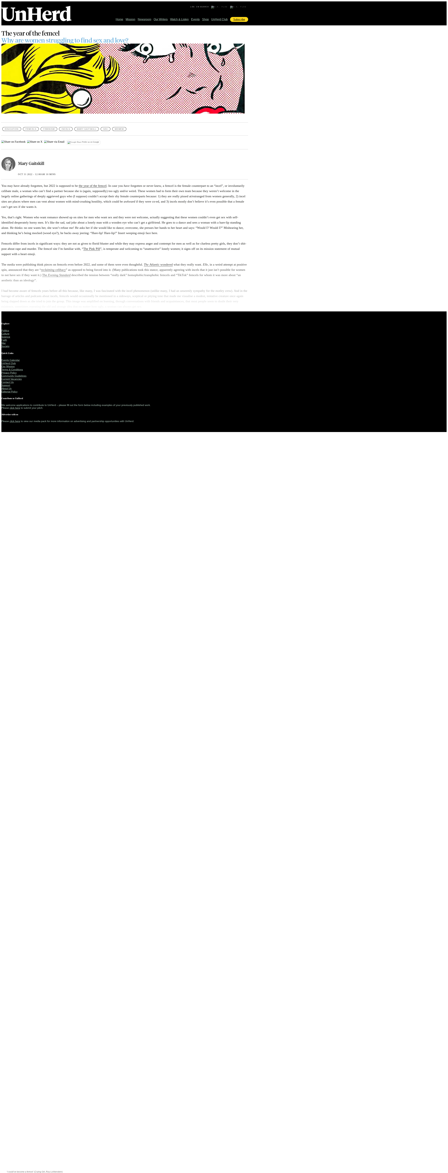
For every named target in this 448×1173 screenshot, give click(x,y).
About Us (6, 388)
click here (15, 407)
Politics (5, 330)
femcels (31, 129)
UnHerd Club (219, 19)
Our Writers (161, 19)
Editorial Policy (9, 391)
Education (12, 129)
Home (119, 19)
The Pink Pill (91, 248)
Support (5, 385)
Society (5, 346)
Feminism (49, 129)
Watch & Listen (179, 19)
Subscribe (239, 19)
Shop (205, 19)
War (3, 343)
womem (119, 129)
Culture (5, 333)
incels (66, 129)
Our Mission (8, 366)
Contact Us (7, 382)
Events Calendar (10, 360)
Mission (130, 19)
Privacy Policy (9, 372)
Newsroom (144, 19)
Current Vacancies (11, 379)
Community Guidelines (13, 375)
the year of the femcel (93, 185)
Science (5, 336)
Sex (105, 129)
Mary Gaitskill (86, 129)
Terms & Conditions (12, 369)
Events (195, 19)
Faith (4, 340)
